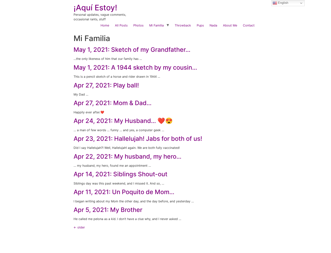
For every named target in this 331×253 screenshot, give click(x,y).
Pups (200, 25)
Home (105, 25)
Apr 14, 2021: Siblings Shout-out (120, 174)
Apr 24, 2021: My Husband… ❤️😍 (123, 120)
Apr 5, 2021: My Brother (108, 209)
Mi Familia (156, 25)
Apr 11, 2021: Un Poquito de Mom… (124, 192)
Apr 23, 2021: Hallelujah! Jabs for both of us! (138, 138)
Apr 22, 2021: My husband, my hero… (127, 156)
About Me (230, 25)
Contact (249, 25)
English (282, 2)
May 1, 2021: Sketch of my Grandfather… (132, 49)
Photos (138, 25)
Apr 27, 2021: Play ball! (106, 85)
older (79, 227)
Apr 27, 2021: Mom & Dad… (113, 103)
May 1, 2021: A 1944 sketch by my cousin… (135, 67)
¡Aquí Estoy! (95, 7)
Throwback (183, 25)
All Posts (121, 25)
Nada (213, 25)
